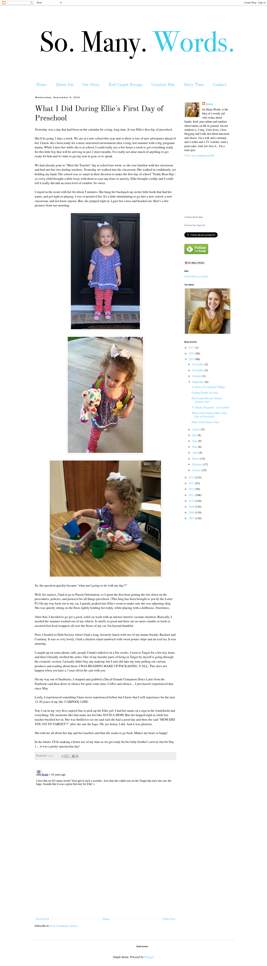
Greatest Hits (163, 85)
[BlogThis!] (66, 756)
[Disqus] (105, 813)
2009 (192, 506)
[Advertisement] (105, 888)
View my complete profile (199, 155)
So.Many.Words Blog (193, 217)
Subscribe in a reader (196, 276)
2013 (192, 483)
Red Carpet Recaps (125, 85)
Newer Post (42, 919)
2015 (192, 359)
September (198, 382)
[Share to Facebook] (73, 756)
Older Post (169, 919)
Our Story (91, 85)
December (198, 364)
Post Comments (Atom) (63, 926)
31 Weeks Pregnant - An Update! (211, 407)
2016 (192, 353)
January (197, 470)
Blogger (148, 957)
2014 (192, 477)
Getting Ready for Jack (205, 392)
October (197, 376)
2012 (192, 489)
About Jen (64, 85)
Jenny (209, 104)
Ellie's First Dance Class (205, 422)
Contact (220, 85)
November (198, 370)
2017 (192, 347)
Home (41, 85)
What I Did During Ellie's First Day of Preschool (209, 414)
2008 (192, 512)
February (197, 464)
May (195, 447)
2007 (192, 518)
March (196, 458)
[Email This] (63, 756)
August (196, 429)
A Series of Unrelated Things (208, 387)
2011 (192, 495)
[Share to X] (70, 756)
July (195, 435)
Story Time (194, 85)
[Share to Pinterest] (77, 756)
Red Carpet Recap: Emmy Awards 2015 (207, 399)
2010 (192, 501)
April (195, 452)
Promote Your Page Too (194, 225)
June (195, 441)
